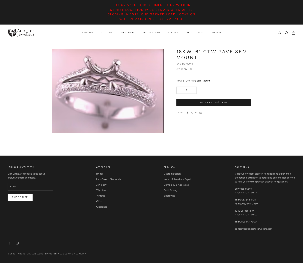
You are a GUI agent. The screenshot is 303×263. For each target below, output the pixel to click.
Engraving (169, 195)
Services (172, 33)
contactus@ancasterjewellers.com (253, 228)
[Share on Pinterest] (196, 112)
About (188, 33)
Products (88, 33)
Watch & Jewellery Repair (178, 179)
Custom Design (151, 33)
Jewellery (101, 184)
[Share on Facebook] (187, 112)
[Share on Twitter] (191, 112)
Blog (201, 33)
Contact (216, 33)
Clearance (106, 33)
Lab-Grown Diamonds (108, 179)
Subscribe (20, 197)
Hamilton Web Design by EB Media (65, 254)
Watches (101, 190)
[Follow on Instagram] (17, 243)
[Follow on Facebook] (9, 243)
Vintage (100, 195)
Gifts (98, 201)
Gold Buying (128, 33)
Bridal (99, 173)
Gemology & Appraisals (176, 184)
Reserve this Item (214, 102)
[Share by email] (200, 112)
